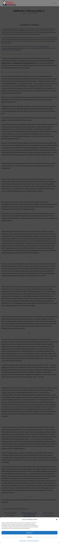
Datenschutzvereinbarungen (33, 540)
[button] (56, 519)
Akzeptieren (29, 532)
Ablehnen (29, 537)
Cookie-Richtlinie (22, 540)
